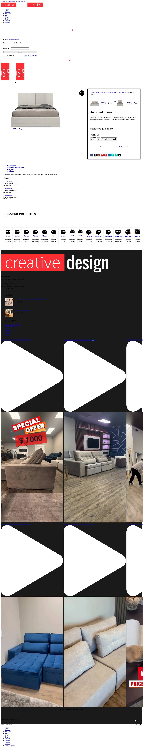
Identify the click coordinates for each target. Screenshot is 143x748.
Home (92, 92)
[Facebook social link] (91, 155)
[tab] (11, 166)
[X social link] (95, 155)
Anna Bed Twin (130, 102)
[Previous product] (91, 97)
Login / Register (10, 745)
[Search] (71, 27)
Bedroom (110, 92)
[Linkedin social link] (109, 155)
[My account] (71, 34)
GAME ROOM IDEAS (22, 310)
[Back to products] (115, 102)
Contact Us (8, 330)
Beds (116, 92)
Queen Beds (123, 92)
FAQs (6, 328)
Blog (6, 332)
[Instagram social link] (98, 155)
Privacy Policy (9, 326)
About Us (8, 333)
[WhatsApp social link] (112, 155)
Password (6, 48)
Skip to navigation (6, 1)
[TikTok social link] (119, 155)
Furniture (104, 92)
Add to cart (109, 139)
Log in (20, 52)
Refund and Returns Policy (13, 325)
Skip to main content (18, 1)
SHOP (97, 92)
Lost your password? (30, 55)
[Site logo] (14, 7)
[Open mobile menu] (71, 85)
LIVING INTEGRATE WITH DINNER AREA (30, 299)
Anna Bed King (105, 102)
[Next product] (117, 97)
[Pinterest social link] (105, 155)
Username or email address (12, 43)
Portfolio (7, 335)
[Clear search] (136, 724)
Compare (7, 744)
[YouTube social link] (102, 155)
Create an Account (13, 39)
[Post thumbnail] (9, 302)
